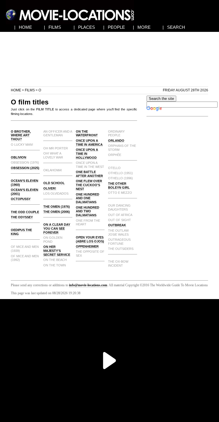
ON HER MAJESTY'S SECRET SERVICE (56, 250)
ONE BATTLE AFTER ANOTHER (89, 174)
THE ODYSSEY (22, 217)
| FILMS (52, 27)
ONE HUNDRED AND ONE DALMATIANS (87, 198)
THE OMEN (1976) (56, 206)
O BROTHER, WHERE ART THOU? (21, 135)
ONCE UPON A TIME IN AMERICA (89, 142)
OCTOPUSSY (21, 199)
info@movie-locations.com (88, 285)
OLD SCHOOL (54, 183)
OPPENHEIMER (87, 246)
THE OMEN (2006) (56, 211)
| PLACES (84, 27)
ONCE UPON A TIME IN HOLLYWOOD (87, 153)
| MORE (142, 27)
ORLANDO (116, 140)
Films (30, 90)
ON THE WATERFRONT (87, 133)
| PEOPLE (114, 27)
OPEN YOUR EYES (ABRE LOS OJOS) (90, 239)
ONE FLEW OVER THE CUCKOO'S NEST (89, 185)
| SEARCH (174, 27)
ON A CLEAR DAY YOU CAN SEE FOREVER (56, 228)
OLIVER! (49, 188)
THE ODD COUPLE (25, 212)
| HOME (23, 27)
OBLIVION (18, 157)
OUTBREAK (117, 225)
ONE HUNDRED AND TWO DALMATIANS (87, 211)
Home (16, 90)
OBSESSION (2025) (25, 168)
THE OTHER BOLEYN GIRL (119, 185)
